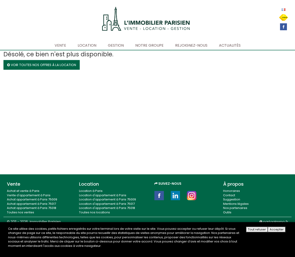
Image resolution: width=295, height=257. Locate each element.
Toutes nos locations (94, 212)
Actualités (230, 45)
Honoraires (231, 191)
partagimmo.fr (275, 221)
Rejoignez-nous (191, 45)
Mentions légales (236, 204)
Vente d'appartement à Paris (28, 195)
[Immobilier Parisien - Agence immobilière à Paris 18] (146, 18)
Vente (60, 45)
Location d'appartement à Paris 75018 (107, 208)
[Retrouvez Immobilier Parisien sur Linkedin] (175, 195)
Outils (227, 212)
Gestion (116, 45)
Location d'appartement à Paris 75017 (107, 204)
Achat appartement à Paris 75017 (31, 204)
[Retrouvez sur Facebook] (283, 26)
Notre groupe (149, 45)
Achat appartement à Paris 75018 (31, 208)
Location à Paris (91, 191)
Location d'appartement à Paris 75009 (107, 199)
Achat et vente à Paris (23, 191)
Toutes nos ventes (20, 212)
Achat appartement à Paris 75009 (32, 199)
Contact (229, 195)
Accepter (277, 229)
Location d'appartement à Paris (102, 195)
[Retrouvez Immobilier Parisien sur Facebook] (159, 195)
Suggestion (231, 199)
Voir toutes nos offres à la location (43, 65)
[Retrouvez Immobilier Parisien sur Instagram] (191, 195)
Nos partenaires (235, 208)
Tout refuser (257, 229)
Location (87, 45)
